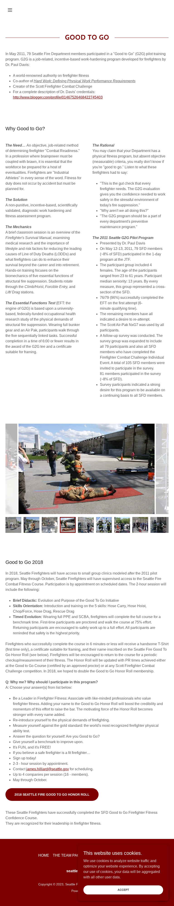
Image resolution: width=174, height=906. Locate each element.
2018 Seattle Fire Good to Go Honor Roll (51, 794)
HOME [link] (43, 855)
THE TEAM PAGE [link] (67, 855)
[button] (17, 9)
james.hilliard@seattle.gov (47, 769)
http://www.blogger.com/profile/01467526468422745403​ (58, 97)
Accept (123, 889)
